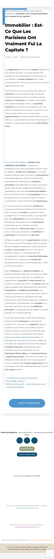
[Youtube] (34, 440)
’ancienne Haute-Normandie (25, 337)
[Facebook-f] (19, 440)
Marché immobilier (29, 403)
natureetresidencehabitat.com (27, 527)
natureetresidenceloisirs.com (40, 540)
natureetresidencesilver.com (27, 508)
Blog (32, 11)
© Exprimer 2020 (20, 547)
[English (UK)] (4, 557)
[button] (3, 2)
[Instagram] (27, 440)
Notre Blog (10, 547)
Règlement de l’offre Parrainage (35, 549)
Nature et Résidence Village (17, 11)
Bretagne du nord (13, 340)
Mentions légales (33, 547)
